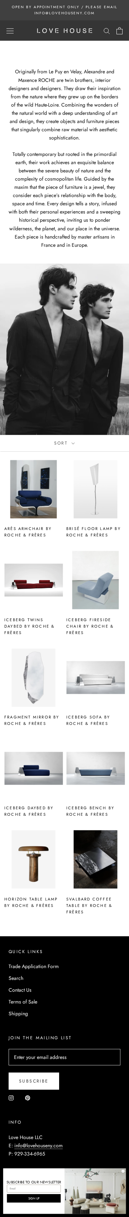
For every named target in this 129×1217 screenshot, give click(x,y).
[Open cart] (119, 30)
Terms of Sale (23, 1001)
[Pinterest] (27, 1098)
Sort (62, 443)
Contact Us (20, 989)
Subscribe (34, 1081)
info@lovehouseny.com (38, 1145)
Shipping (18, 1013)
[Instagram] (11, 1098)
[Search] (107, 31)
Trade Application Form (34, 966)
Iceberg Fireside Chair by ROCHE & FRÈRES (90, 626)
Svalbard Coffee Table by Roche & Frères (89, 905)
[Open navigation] (10, 31)
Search (16, 978)
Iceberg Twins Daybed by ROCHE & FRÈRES (29, 626)
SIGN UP (34, 1198)
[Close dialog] (123, 1171)
